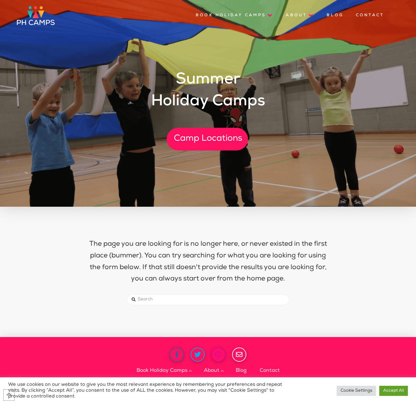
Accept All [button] (393, 391)
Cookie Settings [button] (356, 391)
